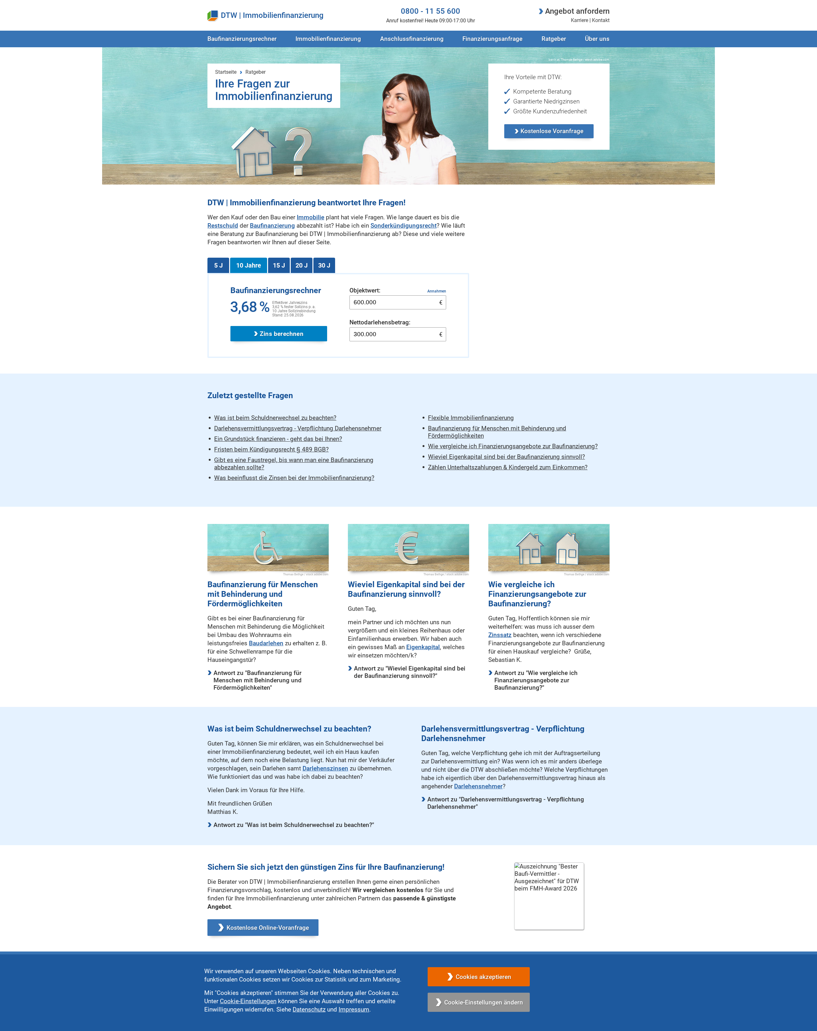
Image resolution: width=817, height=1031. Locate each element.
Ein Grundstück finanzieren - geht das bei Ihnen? (278, 439)
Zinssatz (500, 635)
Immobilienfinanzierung (283, 15)
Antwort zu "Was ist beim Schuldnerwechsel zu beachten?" (294, 825)
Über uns (597, 38)
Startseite (225, 72)
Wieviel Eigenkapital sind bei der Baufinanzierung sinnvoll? (506, 456)
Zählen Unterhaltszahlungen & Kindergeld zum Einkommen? (508, 467)
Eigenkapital (423, 647)
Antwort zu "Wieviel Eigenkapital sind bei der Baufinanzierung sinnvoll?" (409, 672)
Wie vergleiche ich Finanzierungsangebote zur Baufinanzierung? (513, 446)
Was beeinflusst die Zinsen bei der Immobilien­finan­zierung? (294, 477)
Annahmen (436, 291)
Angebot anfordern (577, 11)
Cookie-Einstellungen (248, 1001)
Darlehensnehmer (478, 786)
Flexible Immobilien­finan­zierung (471, 417)
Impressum (354, 1009)
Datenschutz (309, 1009)
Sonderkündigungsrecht (404, 225)
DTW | (231, 15)
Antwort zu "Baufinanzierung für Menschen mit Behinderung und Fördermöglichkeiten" (258, 680)
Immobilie (310, 217)
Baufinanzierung (272, 225)
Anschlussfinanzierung (412, 38)
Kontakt (601, 20)
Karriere (579, 20)
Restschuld (222, 225)
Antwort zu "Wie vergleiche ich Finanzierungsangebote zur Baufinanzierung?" (536, 680)
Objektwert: (364, 290)
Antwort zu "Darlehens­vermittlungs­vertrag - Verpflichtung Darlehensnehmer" (505, 803)
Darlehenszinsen (325, 768)
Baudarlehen (266, 643)
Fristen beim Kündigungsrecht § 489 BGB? (271, 449)
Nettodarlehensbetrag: (379, 322)
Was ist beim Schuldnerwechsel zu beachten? (275, 417)
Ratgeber (554, 38)
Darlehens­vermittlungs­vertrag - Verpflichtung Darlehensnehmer (297, 428)
